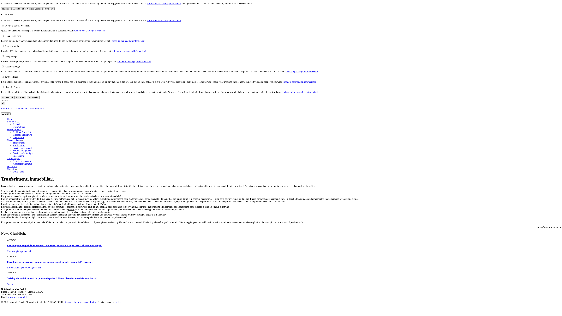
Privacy (77, 302)
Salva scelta (33, 97)
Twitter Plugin (11, 77)
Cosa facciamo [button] (14, 140)
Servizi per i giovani (22, 150)
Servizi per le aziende (23, 148)
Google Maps (11, 56)
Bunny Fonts (79, 30)
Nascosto (6, 9)
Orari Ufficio (19, 127)
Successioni (18, 156)
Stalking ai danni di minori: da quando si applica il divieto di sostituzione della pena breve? (52, 278)
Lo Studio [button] (12, 121)
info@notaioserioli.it (17, 297)
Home (10, 119)
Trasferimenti (19, 142)
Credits (117, 302)
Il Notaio (17, 124)
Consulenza (18, 137)
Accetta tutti (7, 97)
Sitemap (68, 302)
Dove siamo (18, 171)
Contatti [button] (11, 169)
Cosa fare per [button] (13, 158)
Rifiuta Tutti (48, 9)
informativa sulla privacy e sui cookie (164, 3)
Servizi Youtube (12, 46)
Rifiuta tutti (20, 97)
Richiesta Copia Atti (22, 132)
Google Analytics (13, 36)
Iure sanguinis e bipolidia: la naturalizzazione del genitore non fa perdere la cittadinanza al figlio (54, 245)
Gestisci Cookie (34, 9)
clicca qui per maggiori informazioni (128, 41)
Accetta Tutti (18, 9)
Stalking (11, 284)
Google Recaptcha (96, 30)
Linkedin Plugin (12, 87)
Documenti (12, 166)
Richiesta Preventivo (22, 135)
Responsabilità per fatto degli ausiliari (24, 267)
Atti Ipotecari (19, 145)
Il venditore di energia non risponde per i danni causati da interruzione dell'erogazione (49, 262)
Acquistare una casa (22, 161)
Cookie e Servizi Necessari (17, 25)
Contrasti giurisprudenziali (19, 251)
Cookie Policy (89, 302)
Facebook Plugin (12, 66)
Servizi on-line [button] (14, 129)
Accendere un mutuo (22, 164)
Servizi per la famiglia (23, 153)
